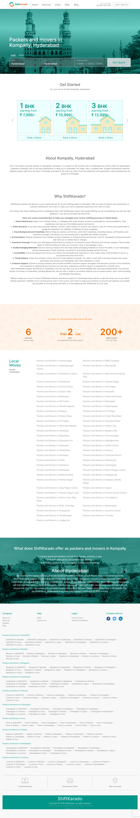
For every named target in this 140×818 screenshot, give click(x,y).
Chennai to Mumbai (35, 695)
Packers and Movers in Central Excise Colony (105, 492)
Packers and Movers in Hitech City (99, 425)
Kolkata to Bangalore (53, 734)
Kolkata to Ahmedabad (70, 736)
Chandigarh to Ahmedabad (102, 711)
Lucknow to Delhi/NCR (15, 762)
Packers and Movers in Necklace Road (101, 421)
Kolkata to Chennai (94, 734)
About (35, 4)
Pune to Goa (95, 725)
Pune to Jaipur (28, 725)
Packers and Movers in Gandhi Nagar (101, 381)
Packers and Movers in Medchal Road (55, 474)
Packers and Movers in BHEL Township (55, 505)
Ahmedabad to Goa (58, 753)
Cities (58, 4)
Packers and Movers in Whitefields (53, 450)
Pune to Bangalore (49, 723)
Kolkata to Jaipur (51, 736)
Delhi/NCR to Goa (32, 645)
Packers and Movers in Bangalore (16, 663)
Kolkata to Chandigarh (15, 736)
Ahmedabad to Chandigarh (40, 750)
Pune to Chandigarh (104, 723)
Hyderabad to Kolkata (59, 684)
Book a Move (34, 137)
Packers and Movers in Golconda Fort (55, 440)
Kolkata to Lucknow (91, 736)
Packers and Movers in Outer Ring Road (102, 416)
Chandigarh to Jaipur (78, 711)
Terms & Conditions (80, 620)
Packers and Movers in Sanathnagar (54, 515)
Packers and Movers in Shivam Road (54, 416)
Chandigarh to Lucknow (15, 714)
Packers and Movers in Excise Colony (55, 386)
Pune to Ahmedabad (46, 725)
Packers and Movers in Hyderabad (16, 677)
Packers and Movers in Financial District (102, 455)
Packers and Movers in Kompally (98, 391)
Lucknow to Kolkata (54, 764)
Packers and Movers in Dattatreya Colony (57, 373)
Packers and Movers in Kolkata (15, 730)
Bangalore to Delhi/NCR (15, 667)
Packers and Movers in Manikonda (99, 460)
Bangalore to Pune (13, 670)
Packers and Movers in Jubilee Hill (53, 520)
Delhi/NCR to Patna (14, 645)
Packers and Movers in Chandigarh (17, 705)
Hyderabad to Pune (39, 684)
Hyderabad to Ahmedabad (103, 684)
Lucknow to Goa (30, 767)
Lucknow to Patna (13, 767)
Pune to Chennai (86, 723)
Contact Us (41, 620)
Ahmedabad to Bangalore (63, 748)
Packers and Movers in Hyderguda (99, 465)
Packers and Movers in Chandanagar (101, 435)
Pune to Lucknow (65, 725)
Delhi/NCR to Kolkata (33, 642)
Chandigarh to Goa (57, 714)
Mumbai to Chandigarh (99, 653)
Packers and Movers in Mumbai (15, 649)
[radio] (13, 55)
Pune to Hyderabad (68, 723)
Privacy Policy (77, 618)
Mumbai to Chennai (78, 653)
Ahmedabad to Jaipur (106, 750)
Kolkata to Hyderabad (74, 734)
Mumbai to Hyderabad (57, 653)
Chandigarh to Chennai (15, 711)
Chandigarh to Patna (37, 714)
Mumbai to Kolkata (30, 656)
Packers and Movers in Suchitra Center (102, 510)
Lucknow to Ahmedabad (94, 764)
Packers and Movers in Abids (51, 460)
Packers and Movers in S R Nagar (99, 411)
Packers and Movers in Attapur (98, 450)
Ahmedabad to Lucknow (16, 753)
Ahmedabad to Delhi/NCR (16, 748)
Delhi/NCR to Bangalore (37, 639)
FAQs (67, 4)
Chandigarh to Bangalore (62, 709)
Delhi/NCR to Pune (13, 642)
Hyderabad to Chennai (84, 681)
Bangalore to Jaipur (53, 670)
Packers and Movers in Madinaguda (100, 406)
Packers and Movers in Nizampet (53, 445)
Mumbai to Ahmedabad (69, 656)
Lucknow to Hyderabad (79, 762)
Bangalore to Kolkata (32, 670)
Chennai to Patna (110, 698)
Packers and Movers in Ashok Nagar (54, 360)
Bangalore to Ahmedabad (74, 670)
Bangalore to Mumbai (37, 667)
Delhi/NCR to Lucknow (99, 642)
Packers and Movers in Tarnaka (98, 515)
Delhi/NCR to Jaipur (53, 642)
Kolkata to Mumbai (34, 734)
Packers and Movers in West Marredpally (56, 425)
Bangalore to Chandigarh (105, 667)
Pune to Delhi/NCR (13, 723)
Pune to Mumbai (31, 723)
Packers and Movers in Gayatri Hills (54, 391)
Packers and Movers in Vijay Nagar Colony (57, 487)
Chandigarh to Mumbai (39, 709)
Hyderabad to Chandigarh (16, 684)
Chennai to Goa (12, 700)
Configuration (82, 60)
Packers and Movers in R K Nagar (53, 421)
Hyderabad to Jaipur (80, 684)
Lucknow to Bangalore (57, 762)
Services (46, 4)
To (45, 60)
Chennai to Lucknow (91, 698)
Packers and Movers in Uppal (97, 487)
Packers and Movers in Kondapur (53, 455)
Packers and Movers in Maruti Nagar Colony (104, 470)
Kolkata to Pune (34, 736)
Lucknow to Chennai (100, 762)
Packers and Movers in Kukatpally (53, 470)
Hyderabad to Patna (37, 686)
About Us (6, 618)
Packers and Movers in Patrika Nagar (55, 479)
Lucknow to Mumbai (36, 762)
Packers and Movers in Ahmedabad (17, 744)
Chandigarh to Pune (36, 711)
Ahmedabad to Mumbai (40, 748)
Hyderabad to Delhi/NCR (16, 681)
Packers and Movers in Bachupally (99, 365)
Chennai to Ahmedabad (69, 698)
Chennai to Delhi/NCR (15, 695)
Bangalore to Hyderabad (60, 667)
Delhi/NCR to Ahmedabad (75, 642)
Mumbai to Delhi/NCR (15, 653)
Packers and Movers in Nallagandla (100, 474)
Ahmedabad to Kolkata (84, 750)
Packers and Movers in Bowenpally (99, 505)
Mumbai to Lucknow (90, 656)
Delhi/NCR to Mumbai (15, 639)
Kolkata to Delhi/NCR (14, 734)
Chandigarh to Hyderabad (87, 709)
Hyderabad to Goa (56, 686)
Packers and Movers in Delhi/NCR (16, 635)
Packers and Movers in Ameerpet (53, 430)
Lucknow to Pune (36, 764)
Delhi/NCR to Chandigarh (105, 639)
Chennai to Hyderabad (77, 695)
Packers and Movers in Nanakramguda (55, 406)
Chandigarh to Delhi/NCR (16, 709)
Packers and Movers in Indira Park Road (102, 396)
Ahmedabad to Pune (63, 750)
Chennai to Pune (12, 698)
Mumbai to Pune (12, 656)
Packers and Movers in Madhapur (53, 396)
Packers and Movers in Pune (14, 718)
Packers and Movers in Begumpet (53, 435)
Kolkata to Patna (109, 736)
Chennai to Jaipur (49, 698)
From (13, 60)
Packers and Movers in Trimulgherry (100, 497)
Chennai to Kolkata (30, 698)
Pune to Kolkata (12, 725)
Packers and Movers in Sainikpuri (53, 465)
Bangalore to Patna (14, 672)
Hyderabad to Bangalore (62, 681)
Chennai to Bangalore (55, 695)
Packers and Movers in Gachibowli (53, 381)
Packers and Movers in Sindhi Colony (101, 445)
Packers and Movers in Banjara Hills (100, 430)
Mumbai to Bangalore (36, 653)
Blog (76, 4)
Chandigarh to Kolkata (57, 711)
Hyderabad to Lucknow (15, 686)
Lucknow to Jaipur (73, 764)
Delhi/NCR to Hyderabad (60, 639)
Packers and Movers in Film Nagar (99, 386)
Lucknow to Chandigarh (15, 764)
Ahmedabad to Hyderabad (89, 748)
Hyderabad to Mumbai (39, 681)
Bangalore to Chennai (82, 667)
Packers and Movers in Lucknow (15, 757)
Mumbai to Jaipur (49, 656)
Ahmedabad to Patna (38, 753)
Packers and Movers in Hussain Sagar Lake (58, 492)
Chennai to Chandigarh (99, 695)
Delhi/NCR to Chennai (83, 639)
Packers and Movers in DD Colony (53, 401)
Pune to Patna (81, 725)
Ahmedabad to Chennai (15, 750)
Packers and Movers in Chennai (15, 691)
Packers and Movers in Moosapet (99, 401)
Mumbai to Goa (12, 659)
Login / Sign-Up (121, 4)
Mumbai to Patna (109, 656)
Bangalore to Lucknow (98, 670)
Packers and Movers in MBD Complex (101, 360)
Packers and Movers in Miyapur (52, 411)
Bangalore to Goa (32, 672)
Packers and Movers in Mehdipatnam (101, 440)
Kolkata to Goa (12, 739)
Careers (6, 623)
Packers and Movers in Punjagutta (53, 510)
